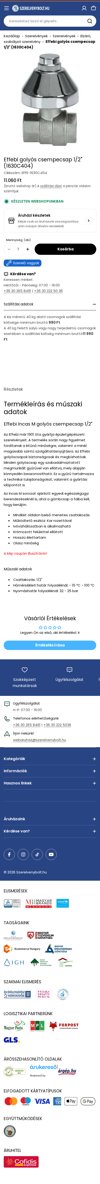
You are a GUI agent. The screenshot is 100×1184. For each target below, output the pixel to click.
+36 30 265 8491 (17, 290)
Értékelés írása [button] (50, 645)
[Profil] (84, 8)
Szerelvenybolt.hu (31, 872)
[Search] (90, 21)
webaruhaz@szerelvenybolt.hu (39, 739)
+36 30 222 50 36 (48, 290)
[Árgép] (69, 1071)
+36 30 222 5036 (57, 724)
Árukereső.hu (37, 1075)
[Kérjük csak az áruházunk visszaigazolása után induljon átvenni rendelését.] (88, 220)
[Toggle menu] (6, 8)
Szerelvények (36, 35)
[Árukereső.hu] (17, 1071)
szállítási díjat (51, 186)
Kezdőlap (12, 35)
